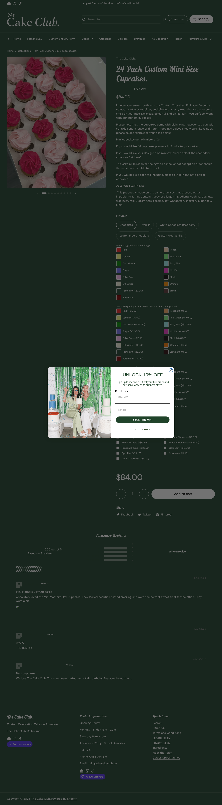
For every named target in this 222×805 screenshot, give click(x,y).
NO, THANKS (142, 429)
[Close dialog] (171, 370)
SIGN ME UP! (143, 419)
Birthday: (122, 391)
